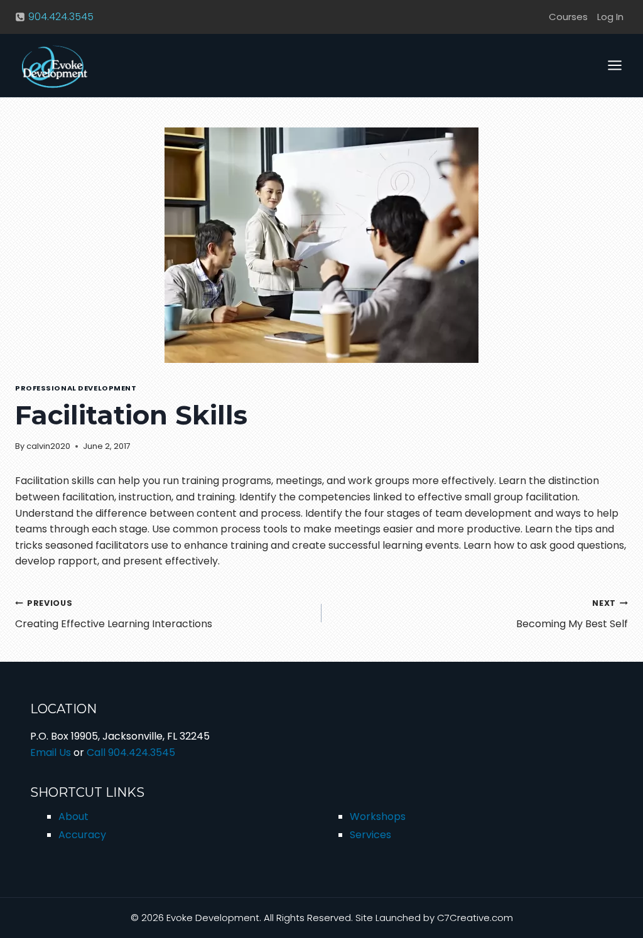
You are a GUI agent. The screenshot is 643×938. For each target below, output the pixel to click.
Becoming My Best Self (572, 614)
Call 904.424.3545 (131, 752)
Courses (568, 16)
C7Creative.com (475, 917)
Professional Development (75, 388)
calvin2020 (48, 446)
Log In (610, 16)
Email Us (50, 752)
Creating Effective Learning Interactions (113, 614)
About (73, 816)
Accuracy (82, 834)
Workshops (378, 816)
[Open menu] (614, 65)
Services (370, 834)
